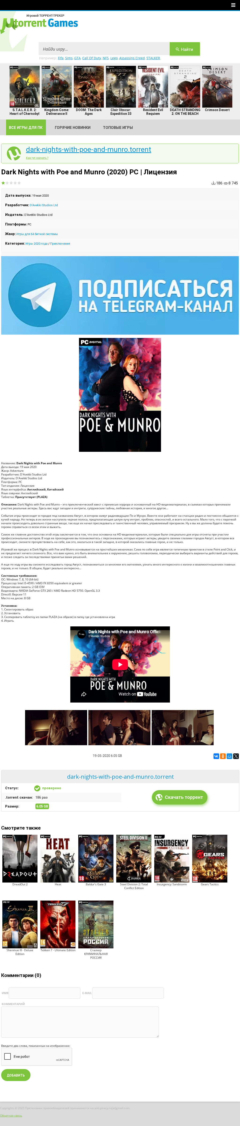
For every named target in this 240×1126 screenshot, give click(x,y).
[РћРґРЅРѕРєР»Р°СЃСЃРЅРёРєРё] (223, 756)
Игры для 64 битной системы (37, 234)
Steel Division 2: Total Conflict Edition (134, 886)
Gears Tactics (210, 884)
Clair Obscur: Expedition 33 (120, 112)
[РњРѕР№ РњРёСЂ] (229, 756)
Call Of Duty (91, 58)
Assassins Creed (132, 58)
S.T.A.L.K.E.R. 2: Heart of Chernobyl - (24, 113)
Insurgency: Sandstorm (172, 884)
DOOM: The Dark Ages (89, 112)
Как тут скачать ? (37, 158)
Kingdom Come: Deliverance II (56, 112)
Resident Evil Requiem (153, 112)
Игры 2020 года (37, 243)
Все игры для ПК (25, 127)
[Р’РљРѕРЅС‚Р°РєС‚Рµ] (216, 756)
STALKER (153, 58)
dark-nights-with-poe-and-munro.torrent (88, 149)
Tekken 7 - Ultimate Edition (58, 950)
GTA (77, 58)
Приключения (60, 243)
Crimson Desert (217, 110)
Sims (69, 58)
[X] (236, 756)
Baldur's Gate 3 (96, 884)
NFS (106, 58)
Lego (114, 58)
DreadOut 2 (20, 884)
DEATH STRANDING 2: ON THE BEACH (185, 112)
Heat (58, 884)
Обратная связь (11, 1116)
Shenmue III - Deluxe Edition (20, 952)
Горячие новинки (72, 127)
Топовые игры (118, 127)
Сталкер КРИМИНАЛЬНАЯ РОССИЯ (96, 954)
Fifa (61, 58)
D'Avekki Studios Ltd (44, 205)
